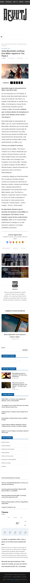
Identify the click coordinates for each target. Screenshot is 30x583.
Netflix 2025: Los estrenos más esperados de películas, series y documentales (14, 399)
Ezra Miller (15, 248)
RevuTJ (4, 58)
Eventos (21, 1)
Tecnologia (9, 1)
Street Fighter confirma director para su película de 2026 (14, 418)
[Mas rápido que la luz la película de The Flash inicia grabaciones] (6, 376)
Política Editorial (5, 452)
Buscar (3, 347)
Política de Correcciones (7, 456)
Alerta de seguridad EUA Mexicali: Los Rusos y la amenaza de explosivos (15, 483)
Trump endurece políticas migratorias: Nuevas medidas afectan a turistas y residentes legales (14, 425)
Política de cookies (6, 463)
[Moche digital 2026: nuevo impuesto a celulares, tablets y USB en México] (15, 323)
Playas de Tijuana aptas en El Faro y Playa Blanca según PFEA (15, 502)
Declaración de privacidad (8, 449)
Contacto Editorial (6, 445)
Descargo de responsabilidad (9, 459)
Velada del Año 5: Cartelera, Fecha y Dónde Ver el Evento (15, 412)
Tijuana (2, 1)
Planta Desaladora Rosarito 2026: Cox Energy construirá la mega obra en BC (14, 496)
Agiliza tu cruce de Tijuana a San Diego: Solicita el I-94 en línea (15, 431)
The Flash (23, 248)
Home (3, 44)
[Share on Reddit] (19, 82)
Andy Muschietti (6, 248)
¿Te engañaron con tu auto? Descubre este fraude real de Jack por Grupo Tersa (15, 406)
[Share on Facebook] (11, 82)
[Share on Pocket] (22, 82)
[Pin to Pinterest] (17, 82)
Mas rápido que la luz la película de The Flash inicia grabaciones (19, 375)
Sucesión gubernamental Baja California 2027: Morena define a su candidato (14, 489)
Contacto (27, 1)
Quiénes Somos (5, 442)
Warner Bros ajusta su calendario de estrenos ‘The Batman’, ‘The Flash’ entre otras (19, 385)
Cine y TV (15, 1)
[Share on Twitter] (14, 82)
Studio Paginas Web (15, 580)
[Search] (28, 37)
